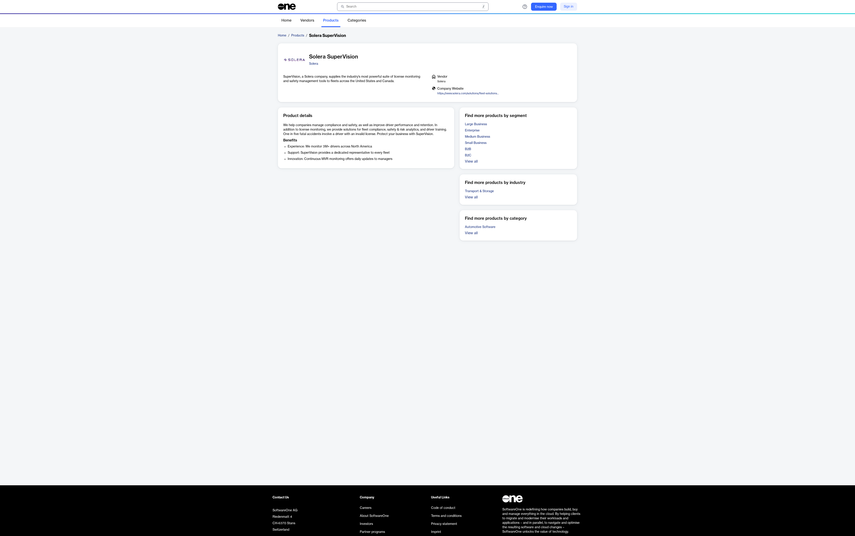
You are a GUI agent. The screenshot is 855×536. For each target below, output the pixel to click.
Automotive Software (480, 227)
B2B (468, 149)
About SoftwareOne (374, 516)
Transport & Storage (479, 191)
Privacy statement (444, 524)
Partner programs (372, 532)
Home (286, 20)
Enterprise (472, 130)
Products (331, 20)
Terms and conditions (446, 516)
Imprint (436, 532)
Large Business (476, 124)
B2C (468, 155)
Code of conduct (443, 508)
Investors (366, 524)
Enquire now (544, 6)
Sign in (568, 6)
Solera (313, 63)
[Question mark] (524, 6)
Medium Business (477, 136)
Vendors (307, 20)
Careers (365, 508)
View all (471, 161)
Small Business (476, 143)
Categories (357, 20)
